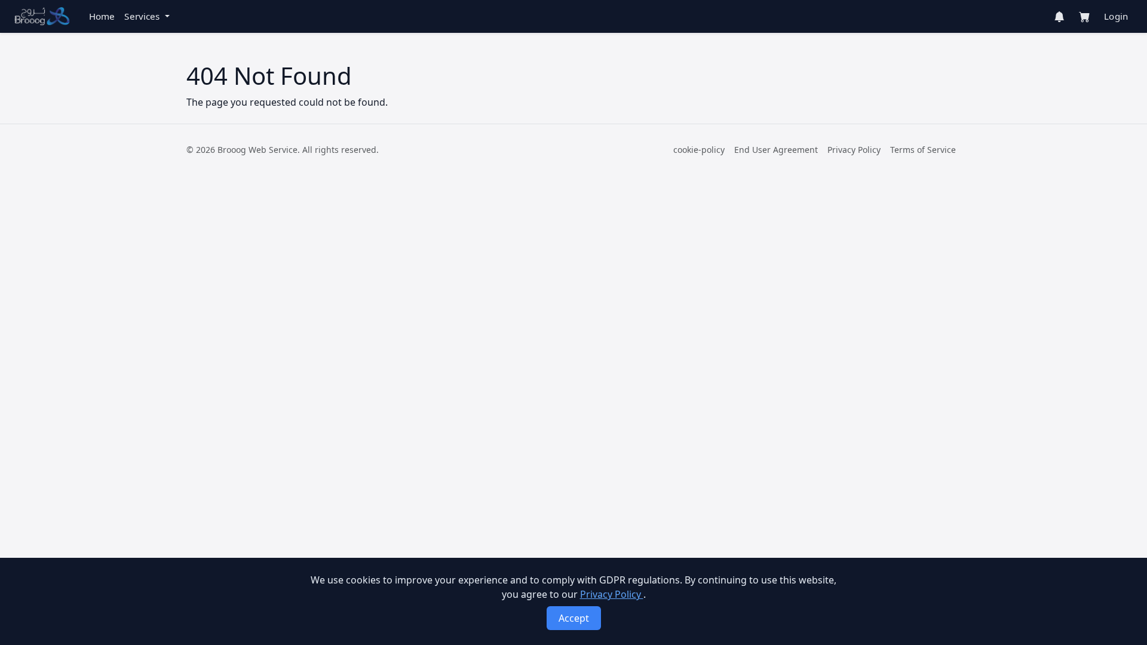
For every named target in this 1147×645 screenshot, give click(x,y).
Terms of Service (923, 149)
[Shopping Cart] (1084, 17)
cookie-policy (699, 149)
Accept (574, 618)
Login (1116, 16)
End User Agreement (776, 149)
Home (102, 16)
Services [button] (143, 16)
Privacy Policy (854, 149)
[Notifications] (1059, 17)
